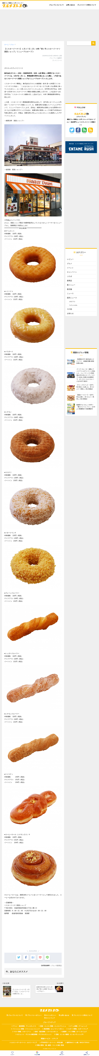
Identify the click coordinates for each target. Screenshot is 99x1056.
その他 (69, 309)
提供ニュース (72, 298)
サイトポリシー (51, 1015)
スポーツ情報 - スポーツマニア (78, 1029)
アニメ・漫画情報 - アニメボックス (24, 1026)
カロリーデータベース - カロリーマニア (24, 1042)
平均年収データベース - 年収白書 (52, 1042)
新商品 (59, 965)
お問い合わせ (70, 5)
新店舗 (69, 289)
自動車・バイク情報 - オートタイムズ (74, 1031)
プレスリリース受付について (86, 5)
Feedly (84, 133)
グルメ (53, 965)
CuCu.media (73, 305)
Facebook (78, 133)
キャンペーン (72, 272)
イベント (70, 268)
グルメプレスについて (56, 5)
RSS (90, 133)
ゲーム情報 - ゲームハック (78, 1026)
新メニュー (71, 285)
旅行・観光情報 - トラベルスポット (46, 1031)
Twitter (71, 133)
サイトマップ (50, 1018)
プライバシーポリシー (34, 1015)
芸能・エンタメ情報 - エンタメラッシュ (53, 1026)
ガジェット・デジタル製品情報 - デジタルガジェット (34, 1034)
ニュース (70, 293)
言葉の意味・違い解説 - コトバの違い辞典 (50, 1045)
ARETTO (72, 301)
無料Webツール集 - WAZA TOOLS (78, 1042)
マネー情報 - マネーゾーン (22, 1031)
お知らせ (70, 313)
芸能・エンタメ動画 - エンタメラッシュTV (69, 1034)
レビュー (70, 259)
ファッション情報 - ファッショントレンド (26, 1029)
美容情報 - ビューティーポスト (54, 1029)
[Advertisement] (49, 24)
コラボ (69, 276)
